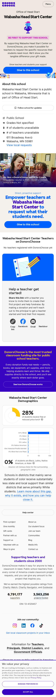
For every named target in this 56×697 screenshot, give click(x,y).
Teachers (37, 644)
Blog (30, 540)
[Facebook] (32, 625)
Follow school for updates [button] (30, 108)
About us (32, 522)
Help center (28, 512)
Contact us (33, 549)
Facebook (23, 326)
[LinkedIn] (23, 625)
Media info (33, 544)
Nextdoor (43, 326)
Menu (48, 4)
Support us (8, 540)
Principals (13, 648)
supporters (15, 595)
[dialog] (28, 678)
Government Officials (28, 652)
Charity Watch (10, 587)
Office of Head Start (28, 11)
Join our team (34, 531)
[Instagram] (15, 625)
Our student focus (36, 526)
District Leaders (32, 648)
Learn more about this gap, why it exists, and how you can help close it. (28, 495)
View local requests (19, 145)
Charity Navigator (28, 587)
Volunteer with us (10, 544)
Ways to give (9, 549)
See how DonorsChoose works (28, 384)
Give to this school (28, 70)
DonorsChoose (8, 4)
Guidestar (47, 587)
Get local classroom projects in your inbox (28, 632)
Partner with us (10, 535)
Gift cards (7, 531)
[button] (13, 324)
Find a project (9, 522)
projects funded (41, 595)
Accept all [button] (28, 692)
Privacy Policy (36, 678)
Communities (34, 535)
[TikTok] (41, 625)
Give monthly (9, 526)
